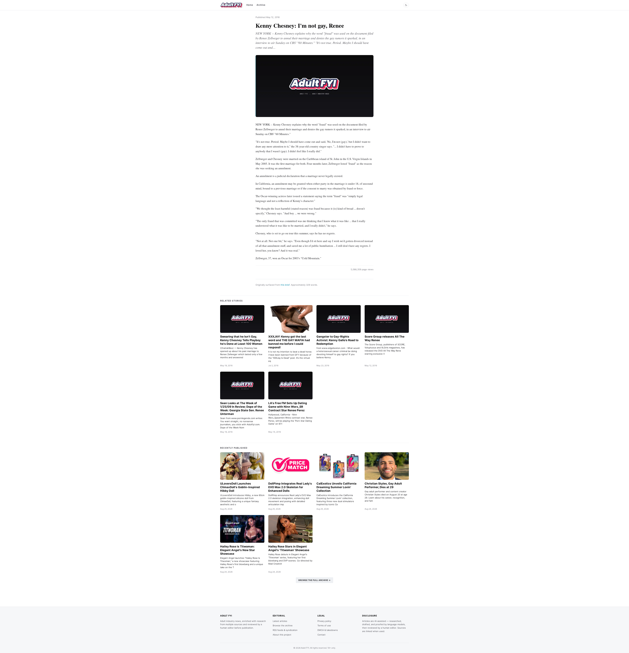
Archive (261, 4)
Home (249, 4)
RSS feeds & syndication (285, 630)
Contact (321, 634)
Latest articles (280, 621)
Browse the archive (283, 625)
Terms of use (324, 625)
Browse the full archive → (314, 580)
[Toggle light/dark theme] (406, 5)
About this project (282, 634)
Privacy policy (324, 621)
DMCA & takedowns (327, 630)
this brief (285, 284)
